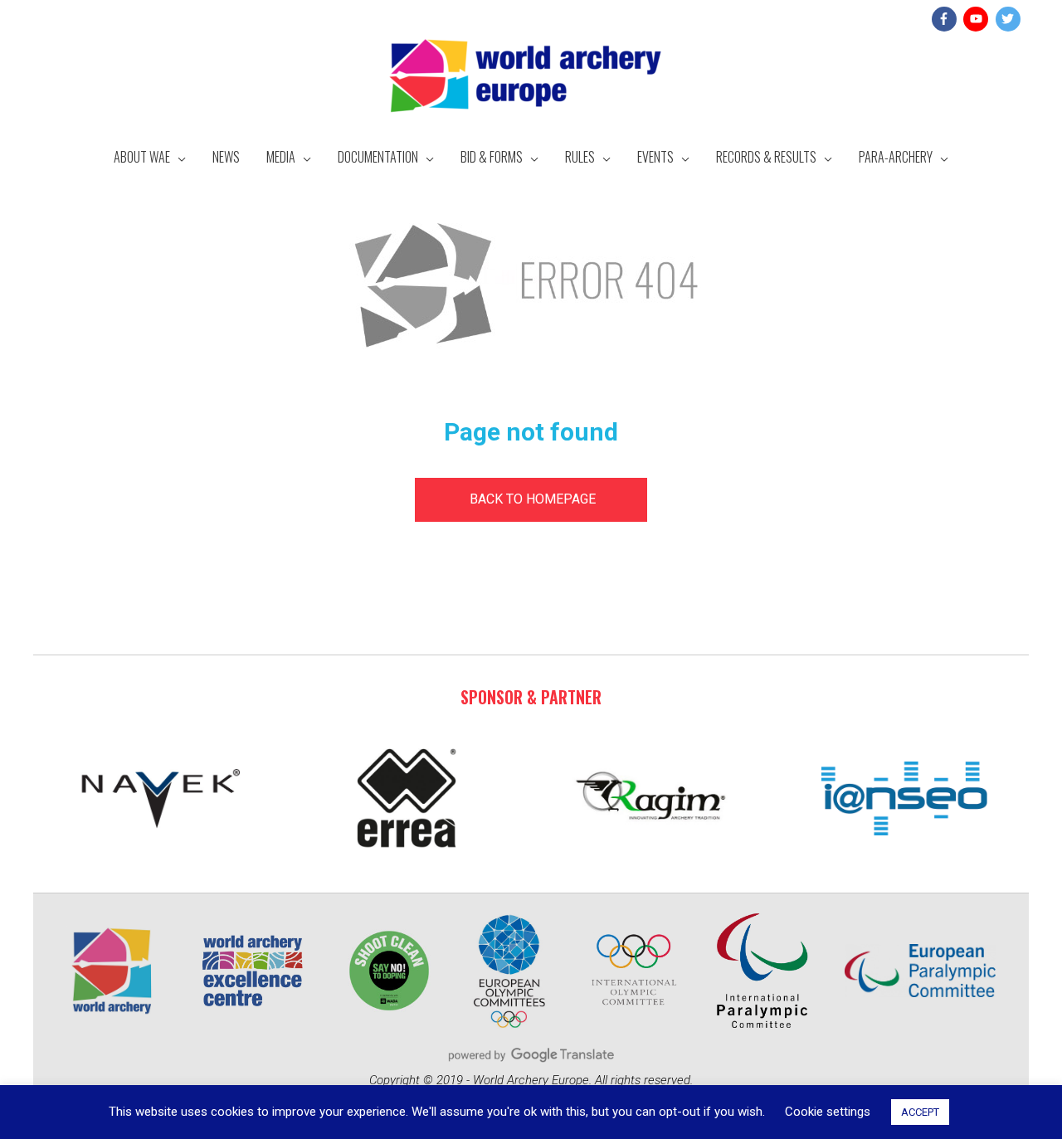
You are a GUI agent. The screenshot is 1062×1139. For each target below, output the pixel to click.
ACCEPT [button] (920, 1112)
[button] (531, 500)
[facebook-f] (946, 19)
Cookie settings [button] (827, 1111)
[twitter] (1010, 19)
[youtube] (977, 19)
